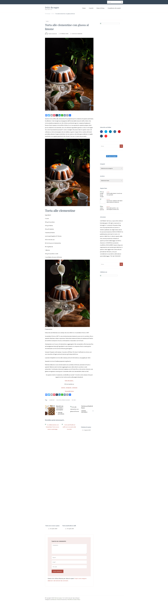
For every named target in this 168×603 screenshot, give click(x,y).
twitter (63, 387)
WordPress (70, 599)
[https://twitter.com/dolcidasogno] (105, 131)
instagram (68, 387)
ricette (108, 192)
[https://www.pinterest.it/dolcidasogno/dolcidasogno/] (119, 131)
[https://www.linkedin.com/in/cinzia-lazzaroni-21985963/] (110, 131)
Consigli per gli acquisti (114, 8)
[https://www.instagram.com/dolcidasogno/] (114, 131)
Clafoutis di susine (86, 427)
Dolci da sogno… (69, 380)
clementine (51, 400)
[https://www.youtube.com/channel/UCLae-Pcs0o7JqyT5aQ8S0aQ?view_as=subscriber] (105, 136)
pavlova (108, 206)
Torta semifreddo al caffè (69, 525)
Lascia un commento (77, 33)
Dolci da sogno (52, 7)
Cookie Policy (76, 599)
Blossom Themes (56, 599)
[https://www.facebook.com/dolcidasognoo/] (101, 131)
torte (47, 21)
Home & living (100, 8)
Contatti (91, 8)
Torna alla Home (69, 391)
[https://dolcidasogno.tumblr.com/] (101, 136)
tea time (74, 400)
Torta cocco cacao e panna (52, 525)
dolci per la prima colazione (63, 400)
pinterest (74, 387)
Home (84, 8)
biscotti (108, 199)
